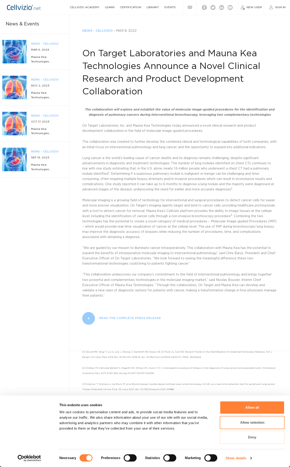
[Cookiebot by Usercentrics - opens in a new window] (29, 458)
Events (170, 7)
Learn (109, 7)
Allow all (252, 407)
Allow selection (252, 422)
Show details (236, 458)
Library (153, 7)
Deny (252, 437)
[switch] (130, 458)
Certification (130, 7)
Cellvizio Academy (84, 7)
